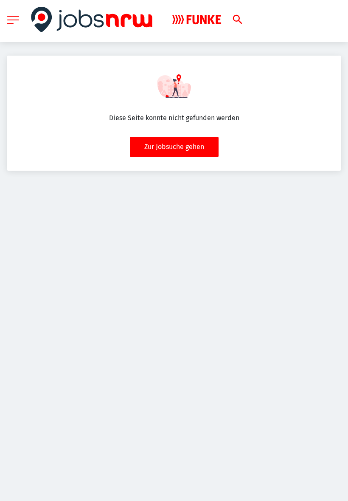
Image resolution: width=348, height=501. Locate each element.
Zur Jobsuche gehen (174, 147)
